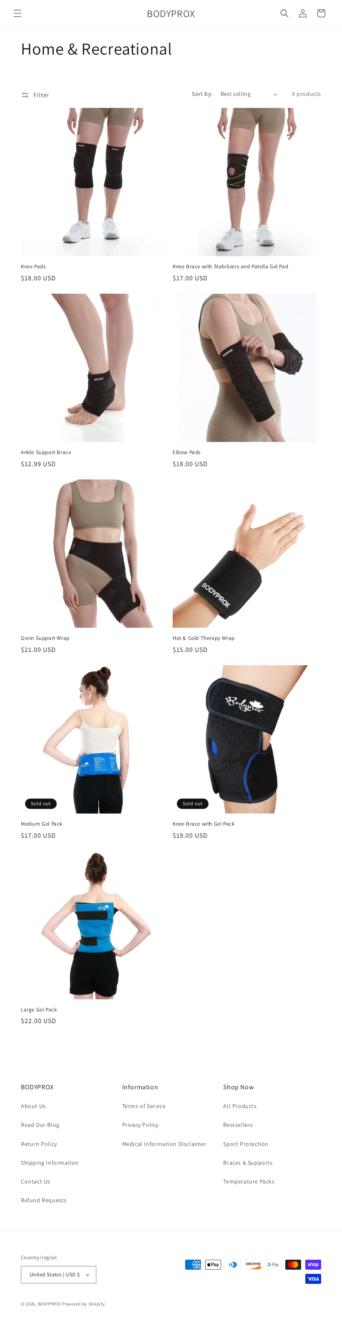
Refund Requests (44, 1200)
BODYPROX (49, 1304)
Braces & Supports (247, 1162)
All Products (239, 1106)
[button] (17, 13)
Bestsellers (238, 1124)
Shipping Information (50, 1162)
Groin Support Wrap (45, 638)
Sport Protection (246, 1144)
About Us (33, 1106)
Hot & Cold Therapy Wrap (204, 638)
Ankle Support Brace (46, 452)
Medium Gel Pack (42, 824)
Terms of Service (144, 1106)
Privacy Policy (140, 1124)
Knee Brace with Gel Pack (203, 824)
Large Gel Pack (39, 1009)
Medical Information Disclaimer (164, 1144)
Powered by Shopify (83, 1304)
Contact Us (35, 1181)
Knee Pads (33, 266)
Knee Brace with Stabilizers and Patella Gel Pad (230, 266)
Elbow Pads (187, 452)
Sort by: (202, 93)
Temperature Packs (248, 1181)
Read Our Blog (40, 1124)
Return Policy (39, 1144)
